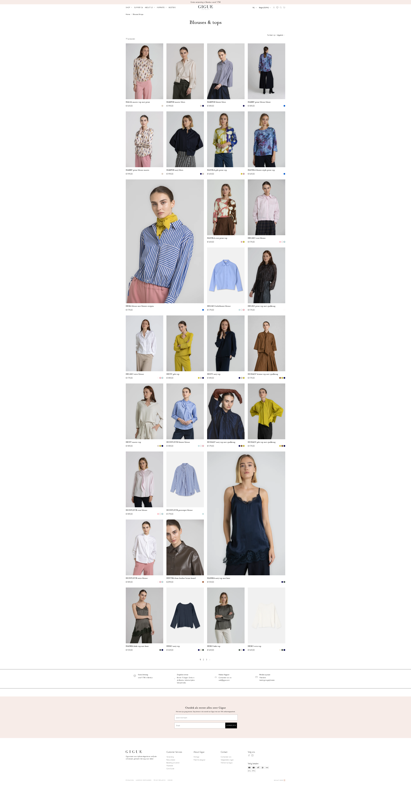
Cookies (170, 780)
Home (128, 14)
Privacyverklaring (159, 780)
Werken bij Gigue (226, 763)
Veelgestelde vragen (227, 760)
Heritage (196, 757)
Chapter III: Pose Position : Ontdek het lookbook (205, 2)
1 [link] (200, 659)
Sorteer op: (271, 35)
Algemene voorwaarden (144, 780)
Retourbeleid (170, 760)
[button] (129, 7)
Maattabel (169, 766)
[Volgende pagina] (210, 660)
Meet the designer (199, 760)
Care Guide (170, 769)
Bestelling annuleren (173, 763)
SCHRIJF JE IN (231, 725)
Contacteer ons (226, 757)
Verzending (170, 757)
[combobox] (255, 7)
